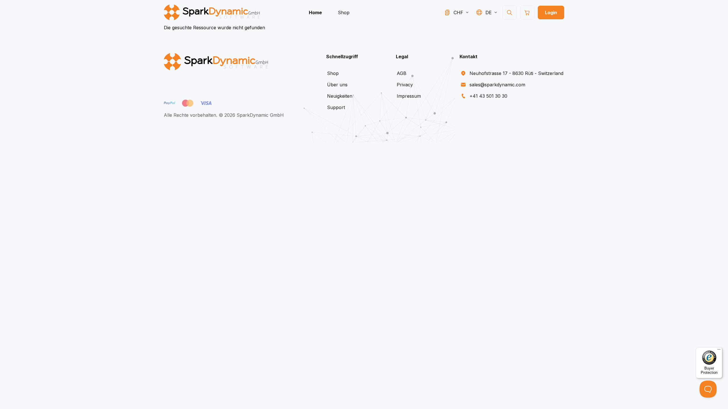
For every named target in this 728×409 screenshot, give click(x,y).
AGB (401, 73)
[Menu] (718, 350)
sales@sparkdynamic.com (497, 84)
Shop (343, 12)
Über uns (337, 84)
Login (551, 12)
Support (336, 107)
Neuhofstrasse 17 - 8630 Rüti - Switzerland (516, 73)
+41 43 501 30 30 (488, 96)
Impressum (409, 96)
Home (315, 12)
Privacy (405, 84)
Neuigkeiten (339, 96)
